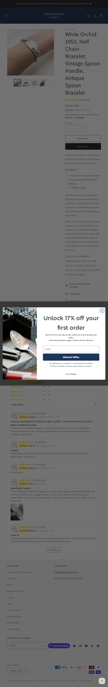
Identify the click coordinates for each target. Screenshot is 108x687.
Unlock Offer (71, 357)
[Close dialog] (102, 310)
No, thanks (71, 373)
